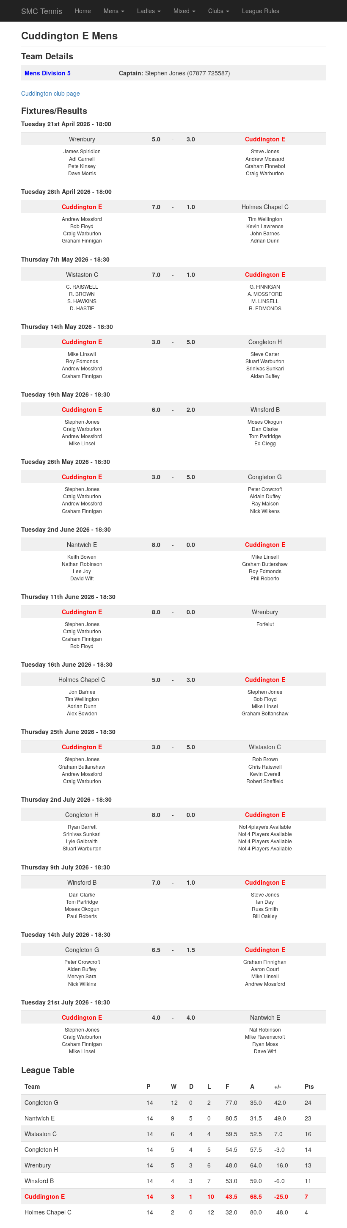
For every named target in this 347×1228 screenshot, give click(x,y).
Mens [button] (112, 10)
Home (83, 10)
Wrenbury (82, 139)
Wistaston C (82, 274)
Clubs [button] (216, 10)
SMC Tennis (41, 10)
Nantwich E (82, 544)
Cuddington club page (50, 93)
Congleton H (265, 341)
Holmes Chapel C (265, 206)
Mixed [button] (182, 10)
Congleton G (265, 476)
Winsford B (265, 409)
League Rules (260, 10)
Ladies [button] (147, 10)
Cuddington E (45, 1196)
